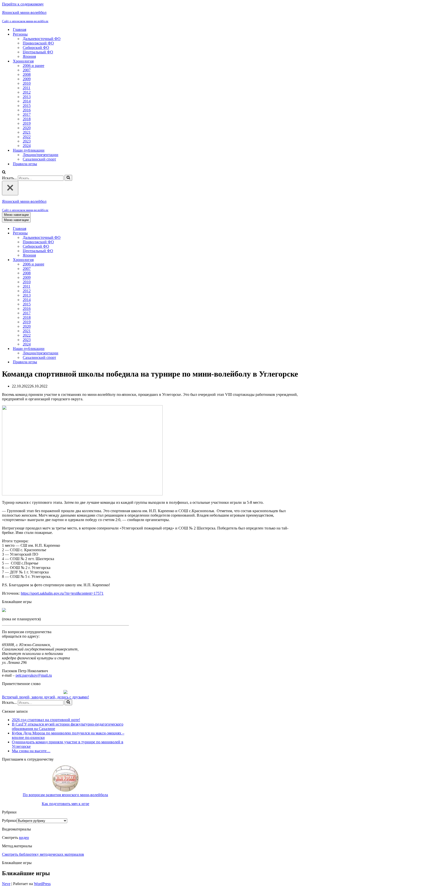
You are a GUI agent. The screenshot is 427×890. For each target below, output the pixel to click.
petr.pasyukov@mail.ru (34, 675)
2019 (27, 123)
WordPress (42, 884)
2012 (27, 92)
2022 (27, 137)
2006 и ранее (33, 65)
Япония (29, 56)
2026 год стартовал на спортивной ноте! (46, 720)
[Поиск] (4, 172)
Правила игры (25, 164)
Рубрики (9, 820)
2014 (27, 101)
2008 (27, 74)
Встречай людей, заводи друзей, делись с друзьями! (45, 697)
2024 (27, 145)
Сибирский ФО (36, 47)
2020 (27, 128)
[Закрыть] (10, 188)
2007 (27, 70)
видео (24, 837)
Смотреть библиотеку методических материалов (43, 854)
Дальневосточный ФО (42, 39)
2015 (27, 105)
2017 (27, 114)
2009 (27, 79)
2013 (27, 97)
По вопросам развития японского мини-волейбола (65, 795)
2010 (27, 83)
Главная (19, 29)
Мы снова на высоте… (31, 751)
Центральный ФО (38, 52)
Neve (6, 884)
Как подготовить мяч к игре (65, 804)
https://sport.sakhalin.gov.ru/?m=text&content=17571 (62, 593)
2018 (27, 119)
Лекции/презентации (40, 155)
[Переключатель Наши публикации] (88, 349)
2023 (27, 141)
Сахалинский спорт (39, 159)
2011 (26, 88)
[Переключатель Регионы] (88, 233)
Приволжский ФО (38, 43)
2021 (27, 132)
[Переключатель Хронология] (88, 260)
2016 (27, 110)
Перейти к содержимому (23, 4)
